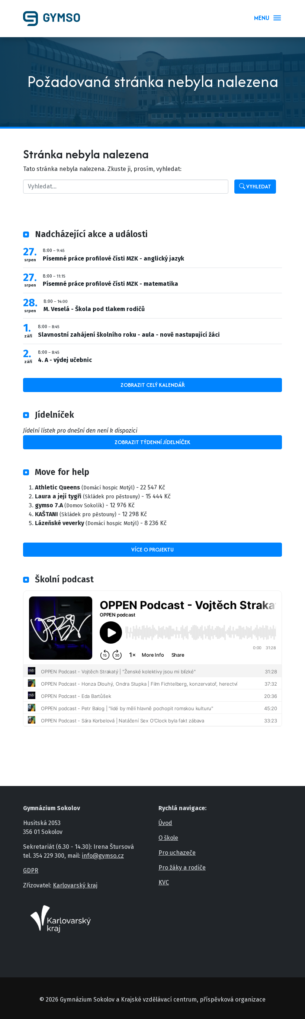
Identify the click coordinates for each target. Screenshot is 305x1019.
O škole (168, 837)
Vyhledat (258, 186)
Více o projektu (152, 549)
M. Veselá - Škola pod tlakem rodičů (94, 309)
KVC (163, 882)
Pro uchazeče (177, 852)
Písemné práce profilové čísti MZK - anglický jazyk (113, 258)
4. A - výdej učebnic (65, 359)
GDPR (30, 870)
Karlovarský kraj (75, 885)
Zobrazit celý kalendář (153, 385)
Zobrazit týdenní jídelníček (152, 442)
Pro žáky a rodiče (182, 867)
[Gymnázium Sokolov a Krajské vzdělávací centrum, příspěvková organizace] (54, 18)
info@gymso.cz (103, 855)
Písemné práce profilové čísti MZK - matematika (110, 283)
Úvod (165, 822)
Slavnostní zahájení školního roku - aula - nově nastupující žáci (129, 334)
